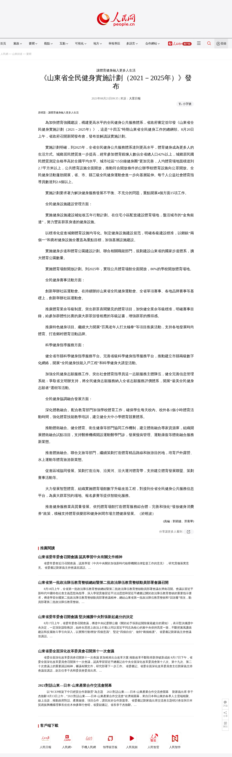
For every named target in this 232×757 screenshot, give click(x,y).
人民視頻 (132, 747)
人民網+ (67, 747)
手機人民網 (88, 747)
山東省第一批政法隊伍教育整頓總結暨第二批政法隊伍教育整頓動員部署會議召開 (103, 582)
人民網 (4, 54)
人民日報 (45, 747)
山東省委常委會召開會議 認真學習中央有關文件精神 (80, 557)
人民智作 (175, 747)
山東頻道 (17, 54)
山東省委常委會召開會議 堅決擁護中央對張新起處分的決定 (85, 617)
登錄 (223, 43)
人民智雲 (153, 747)
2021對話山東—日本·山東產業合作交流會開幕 (75, 685)
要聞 (28, 54)
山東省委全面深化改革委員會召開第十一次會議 (76, 651)
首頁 (3, 43)
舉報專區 (114, 43)
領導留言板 (110, 747)
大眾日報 (135, 98)
